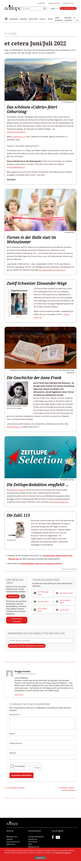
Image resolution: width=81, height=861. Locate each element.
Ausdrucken (64, 610)
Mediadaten (54, 3)
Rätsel (50, 19)
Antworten (19, 695)
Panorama (13, 19)
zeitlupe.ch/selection (18, 490)
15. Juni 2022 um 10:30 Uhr (25, 674)
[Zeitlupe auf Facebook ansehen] (54, 838)
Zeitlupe (12, 8)
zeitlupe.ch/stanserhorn (16, 132)
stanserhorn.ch (19, 136)
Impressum (32, 839)
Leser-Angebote (59, 19)
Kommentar (14, 714)
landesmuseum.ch (14, 427)
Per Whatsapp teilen (43, 593)
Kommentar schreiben (16, 620)
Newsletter (68, 3)
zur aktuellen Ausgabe (16, 788)
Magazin (23, 19)
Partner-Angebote (68, 19)
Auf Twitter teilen (66, 593)
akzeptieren (40, 858)
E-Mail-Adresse (16, 743)
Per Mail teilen (43, 601)
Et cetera (10, 33)
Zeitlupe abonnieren (68, 8)
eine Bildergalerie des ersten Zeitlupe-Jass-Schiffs (41, 563)
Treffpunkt (33, 19)
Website (12, 753)
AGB (30, 844)
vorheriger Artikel (66, 788)
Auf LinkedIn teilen (42, 609)
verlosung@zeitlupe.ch (16, 167)
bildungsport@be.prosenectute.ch (52, 270)
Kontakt (41, 3)
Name (12, 733)
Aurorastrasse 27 (13, 842)
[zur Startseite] (6, 20)
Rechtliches (32, 842)
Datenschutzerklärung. (63, 853)
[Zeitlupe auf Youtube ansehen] (58, 838)
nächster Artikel (68, 790)
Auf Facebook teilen (65, 601)
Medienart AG (33, 847)
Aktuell (43, 19)
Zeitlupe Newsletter (36, 837)
